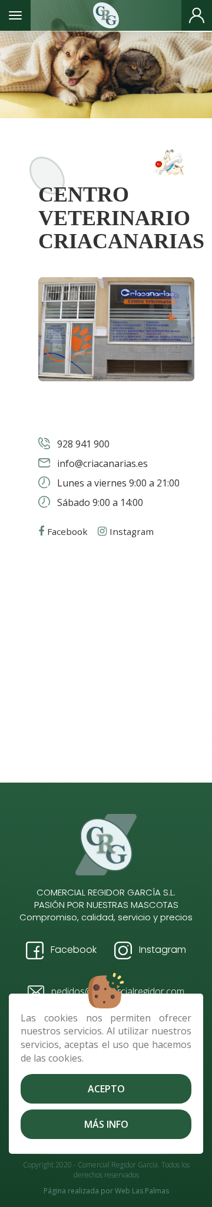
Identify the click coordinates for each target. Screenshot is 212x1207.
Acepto (106, 1088)
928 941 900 (82, 443)
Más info (106, 1124)
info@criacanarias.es (101, 463)
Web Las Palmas (142, 1191)
